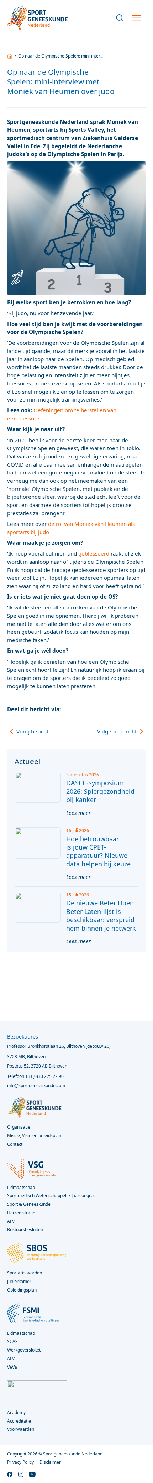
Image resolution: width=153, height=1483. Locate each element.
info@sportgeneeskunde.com (36, 1086)
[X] (113, 709)
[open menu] (136, 18)
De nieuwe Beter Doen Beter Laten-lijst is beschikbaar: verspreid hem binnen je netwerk (101, 915)
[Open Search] (119, 18)
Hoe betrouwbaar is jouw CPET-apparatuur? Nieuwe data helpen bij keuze (98, 851)
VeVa (12, 1367)
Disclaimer (50, 1462)
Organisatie (18, 1127)
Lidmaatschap (21, 1333)
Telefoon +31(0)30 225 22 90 (35, 1076)
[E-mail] (140, 709)
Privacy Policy (20, 1462)
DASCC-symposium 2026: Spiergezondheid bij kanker (100, 791)
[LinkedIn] (127, 709)
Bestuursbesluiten (25, 1229)
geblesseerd (93, 553)
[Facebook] (100, 709)
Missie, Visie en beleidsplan (34, 1136)
